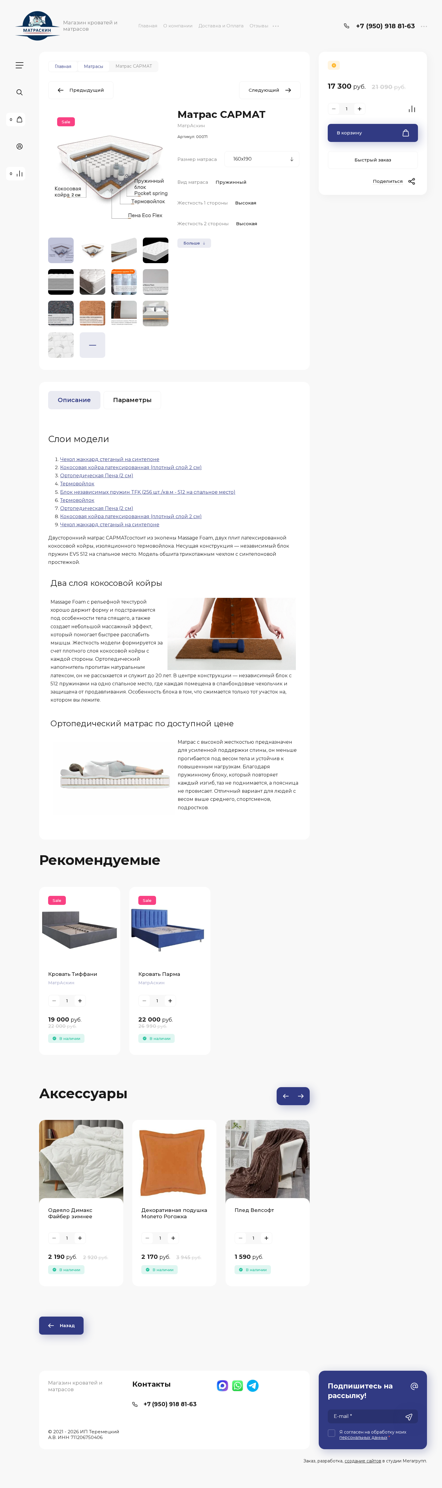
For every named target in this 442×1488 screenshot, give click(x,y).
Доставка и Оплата (221, 26)
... (275, 26)
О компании (177, 26)
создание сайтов (363, 1461)
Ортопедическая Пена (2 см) (96, 475)
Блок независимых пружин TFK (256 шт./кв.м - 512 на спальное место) (147, 492)
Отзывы (259, 26)
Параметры (132, 400)
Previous (286, 1096)
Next (301, 1096)
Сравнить (412, 109)
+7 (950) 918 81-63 (385, 26)
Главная (147, 26)
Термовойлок (77, 484)
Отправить (409, 1417)
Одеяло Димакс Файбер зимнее (70, 1213)
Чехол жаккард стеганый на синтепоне (109, 459)
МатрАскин (191, 125)
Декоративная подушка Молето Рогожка (174, 1213)
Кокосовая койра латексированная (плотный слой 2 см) (131, 467)
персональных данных (363, 1437)
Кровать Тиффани (72, 974)
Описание (74, 400)
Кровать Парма (159, 974)
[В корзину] (69, 927)
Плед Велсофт (254, 1210)
